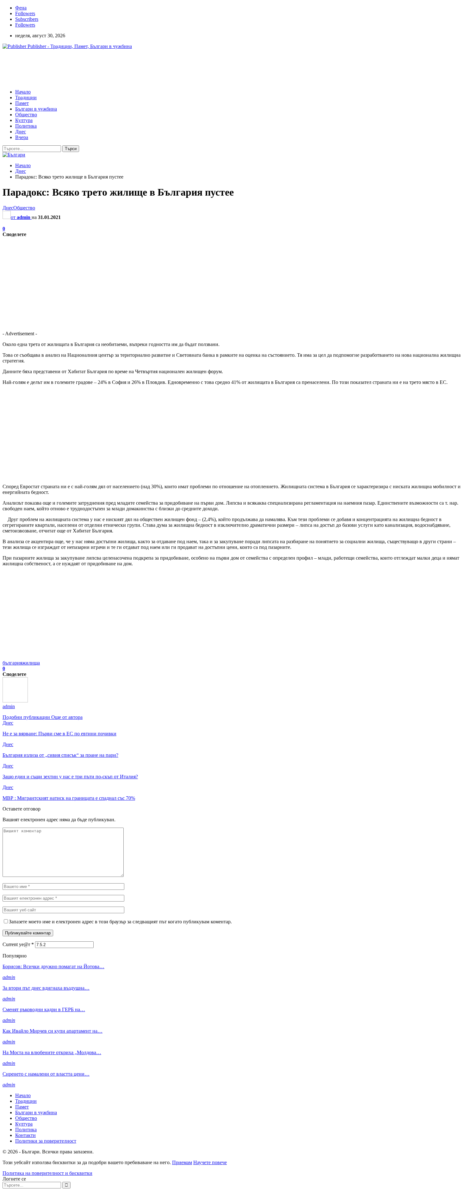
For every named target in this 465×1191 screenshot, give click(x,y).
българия (12, 662)
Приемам (182, 1162)
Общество (26, 114)
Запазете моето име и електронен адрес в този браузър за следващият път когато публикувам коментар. (120, 921)
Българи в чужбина (36, 109)
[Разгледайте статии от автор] (15, 700)
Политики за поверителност (45, 1141)
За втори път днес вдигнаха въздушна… (46, 988)
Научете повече (210, 1162)
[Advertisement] (118, 68)
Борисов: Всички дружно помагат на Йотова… (53, 966)
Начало (23, 91)
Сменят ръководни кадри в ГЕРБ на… (44, 1009)
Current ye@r (18, 944)
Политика (26, 126)
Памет (22, 103)
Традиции (26, 97)
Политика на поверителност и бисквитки (47, 1173)
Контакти (25, 1135)
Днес (20, 131)
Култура (24, 120)
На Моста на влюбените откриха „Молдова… (52, 1052)
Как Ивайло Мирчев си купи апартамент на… (52, 1031)
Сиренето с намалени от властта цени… (46, 1074)
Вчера (21, 137)
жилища (31, 662)
